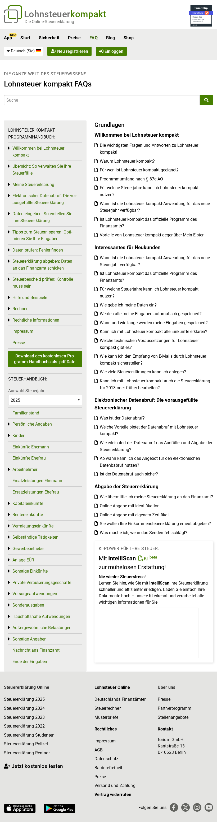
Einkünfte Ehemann (30, 446)
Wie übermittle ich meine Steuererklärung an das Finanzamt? (156, 496)
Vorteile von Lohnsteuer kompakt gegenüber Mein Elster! (152, 234)
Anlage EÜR (23, 560)
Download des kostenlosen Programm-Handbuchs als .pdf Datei (45, 358)
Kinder (18, 435)
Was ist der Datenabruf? (122, 418)
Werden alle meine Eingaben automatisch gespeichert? (151, 313)
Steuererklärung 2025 (24, 699)
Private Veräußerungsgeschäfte (41, 582)
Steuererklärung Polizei (26, 743)
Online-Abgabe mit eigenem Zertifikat (134, 514)
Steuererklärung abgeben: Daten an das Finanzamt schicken (42, 265)
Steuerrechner (107, 708)
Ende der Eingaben (29, 661)
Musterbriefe (106, 717)
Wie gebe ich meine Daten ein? (128, 305)
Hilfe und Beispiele (29, 297)
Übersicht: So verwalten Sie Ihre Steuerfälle (41, 170)
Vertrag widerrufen (113, 794)
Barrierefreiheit (108, 767)
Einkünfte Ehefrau (29, 458)
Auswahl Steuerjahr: (27, 390)
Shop (129, 37)
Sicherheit (49, 37)
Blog (110, 37)
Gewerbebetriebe (27, 548)
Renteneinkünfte (27, 514)
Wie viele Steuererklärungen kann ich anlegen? (143, 371)
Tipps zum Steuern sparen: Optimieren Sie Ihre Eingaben (42, 235)
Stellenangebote (173, 717)
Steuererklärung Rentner (27, 752)
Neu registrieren (72, 51)
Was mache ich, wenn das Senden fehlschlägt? (143, 532)
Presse (18, 342)
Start (25, 37)
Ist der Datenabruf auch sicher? (129, 474)
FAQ (93, 37)
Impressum (22, 331)
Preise (74, 37)
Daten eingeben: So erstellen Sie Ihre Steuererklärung (42, 217)
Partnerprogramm (174, 708)
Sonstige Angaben (29, 639)
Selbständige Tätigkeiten (35, 537)
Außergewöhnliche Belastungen (41, 627)
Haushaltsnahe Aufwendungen (41, 616)
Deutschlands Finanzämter (120, 699)
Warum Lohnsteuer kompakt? (127, 161)
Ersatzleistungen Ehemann (37, 480)
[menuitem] (23, 51)
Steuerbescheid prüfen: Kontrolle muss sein (42, 283)
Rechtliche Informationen (35, 320)
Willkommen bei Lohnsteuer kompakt (38, 152)
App (8, 37)
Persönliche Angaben (32, 424)
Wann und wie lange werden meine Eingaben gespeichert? (154, 322)
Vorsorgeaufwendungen (34, 593)
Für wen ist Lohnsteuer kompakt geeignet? (139, 169)
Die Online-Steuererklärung (49, 21)
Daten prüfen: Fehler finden (37, 250)
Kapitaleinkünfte (27, 503)
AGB (98, 749)
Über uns (166, 687)
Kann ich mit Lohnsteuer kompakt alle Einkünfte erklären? (153, 331)
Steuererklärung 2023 (24, 717)
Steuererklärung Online (26, 687)
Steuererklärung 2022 (24, 726)
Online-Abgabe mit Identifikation (130, 505)
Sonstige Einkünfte (30, 571)
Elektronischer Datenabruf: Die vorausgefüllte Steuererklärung (44, 199)
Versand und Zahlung (114, 785)
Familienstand (25, 413)
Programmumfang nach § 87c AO (131, 178)
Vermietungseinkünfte (32, 526)
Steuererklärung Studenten (29, 735)
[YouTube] (209, 807)
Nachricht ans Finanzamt (36, 650)
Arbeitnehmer (24, 469)
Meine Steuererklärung (33, 184)
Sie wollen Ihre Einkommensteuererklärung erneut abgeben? (155, 523)
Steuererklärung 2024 (24, 708)
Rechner (20, 308)
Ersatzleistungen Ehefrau (35, 492)
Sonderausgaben (28, 605)
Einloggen (113, 51)
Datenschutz (106, 758)
